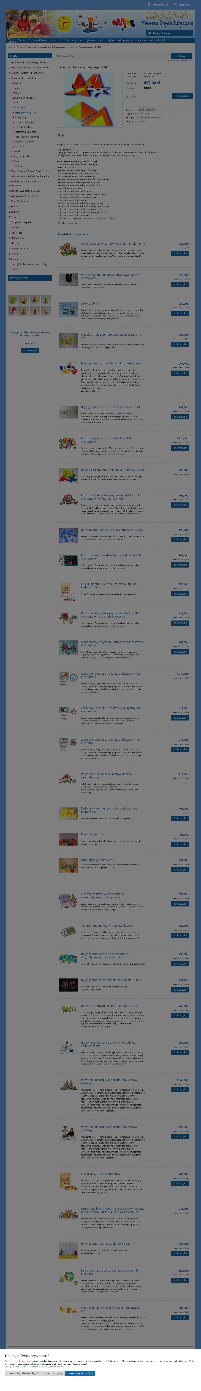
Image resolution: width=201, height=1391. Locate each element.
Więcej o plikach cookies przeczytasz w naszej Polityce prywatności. (34, 1366)
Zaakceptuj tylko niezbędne (23, 1373)
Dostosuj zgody (53, 1373)
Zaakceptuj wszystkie (80, 1373)
